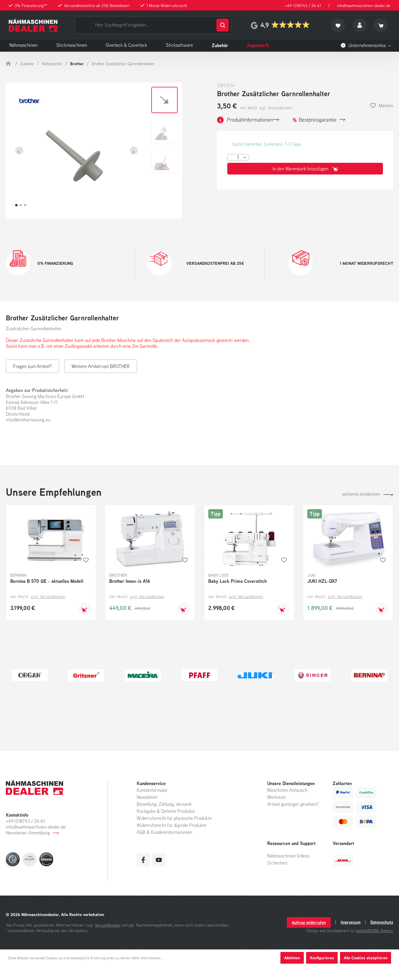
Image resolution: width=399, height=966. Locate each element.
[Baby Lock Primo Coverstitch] (249, 538)
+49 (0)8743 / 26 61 (303, 5)
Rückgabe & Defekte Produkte (166, 811)
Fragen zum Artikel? (32, 366)
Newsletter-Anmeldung (28, 833)
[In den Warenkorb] (85, 609)
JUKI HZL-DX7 (322, 581)
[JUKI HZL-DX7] (348, 538)
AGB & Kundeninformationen (164, 832)
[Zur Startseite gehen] (33, 25)
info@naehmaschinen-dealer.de (363, 5)
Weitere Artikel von (101, 366)
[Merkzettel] (338, 25)
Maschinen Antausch (287, 790)
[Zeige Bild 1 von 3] (16, 205)
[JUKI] (256, 675)
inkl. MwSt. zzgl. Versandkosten (266, 107)
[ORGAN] (30, 675)
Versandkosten (107, 925)
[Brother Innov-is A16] (150, 538)
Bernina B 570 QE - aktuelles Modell (46, 581)
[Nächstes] (134, 150)
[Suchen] (222, 25)
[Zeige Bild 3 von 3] (25, 205)
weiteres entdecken (361, 494)
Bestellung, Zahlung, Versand (164, 804)
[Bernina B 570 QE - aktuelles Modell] (51, 538)
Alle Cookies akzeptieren (365, 957)
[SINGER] (312, 675)
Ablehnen (292, 957)
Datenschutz (381, 922)
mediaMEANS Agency (374, 930)
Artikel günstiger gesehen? (293, 804)
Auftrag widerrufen (309, 922)
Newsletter (147, 797)
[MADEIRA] (143, 675)
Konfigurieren (322, 957)
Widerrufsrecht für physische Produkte (174, 818)
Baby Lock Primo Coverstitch (237, 581)
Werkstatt (276, 797)
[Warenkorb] (381, 25)
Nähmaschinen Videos (288, 856)
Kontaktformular (152, 790)
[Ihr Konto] (360, 25)
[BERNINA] (369, 675)
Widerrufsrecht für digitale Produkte (172, 825)
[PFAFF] (199, 675)
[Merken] (86, 560)
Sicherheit (277, 863)
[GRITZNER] (86, 675)
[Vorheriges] (19, 150)
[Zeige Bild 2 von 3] (21, 205)
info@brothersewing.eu (28, 420)
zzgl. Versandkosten (48, 596)
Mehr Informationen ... (148, 958)
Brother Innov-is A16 (129, 581)
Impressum (350, 922)
